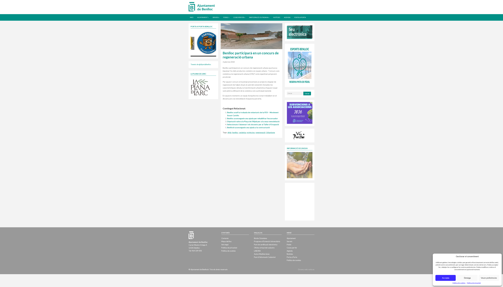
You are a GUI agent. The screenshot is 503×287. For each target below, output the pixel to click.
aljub (229, 132)
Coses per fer (239, 17)
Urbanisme (270, 132)
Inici (191, 17)
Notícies (276, 17)
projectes (251, 132)
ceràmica (242, 132)
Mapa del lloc (226, 241)
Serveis (216, 17)
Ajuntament (203, 17)
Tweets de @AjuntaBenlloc (201, 64)
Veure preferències (489, 278)
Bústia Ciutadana (260, 238)
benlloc (235, 132)
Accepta (445, 278)
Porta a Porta (300, 17)
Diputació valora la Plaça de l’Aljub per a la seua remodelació (253, 121)
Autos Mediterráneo (262, 254)
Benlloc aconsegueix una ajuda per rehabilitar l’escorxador (252, 118)
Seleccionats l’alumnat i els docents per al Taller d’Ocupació (253, 124)
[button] (192, 43)
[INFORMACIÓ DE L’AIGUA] (299, 165)
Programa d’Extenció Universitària (267, 241)
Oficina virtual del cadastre (264, 248)
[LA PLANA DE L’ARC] (200, 87)
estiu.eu (311, 269)
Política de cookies (459, 283)
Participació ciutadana (259, 17)
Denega (467, 278)
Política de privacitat (474, 283)
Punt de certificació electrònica (265, 245)
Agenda (287, 17)
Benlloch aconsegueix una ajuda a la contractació (248, 127)
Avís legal (224, 245)
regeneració (260, 132)
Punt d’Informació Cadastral (264, 257)
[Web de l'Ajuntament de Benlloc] (202, 6)
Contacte (224, 238)
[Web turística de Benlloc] (299, 135)
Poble (226, 17)
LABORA (257, 251)
